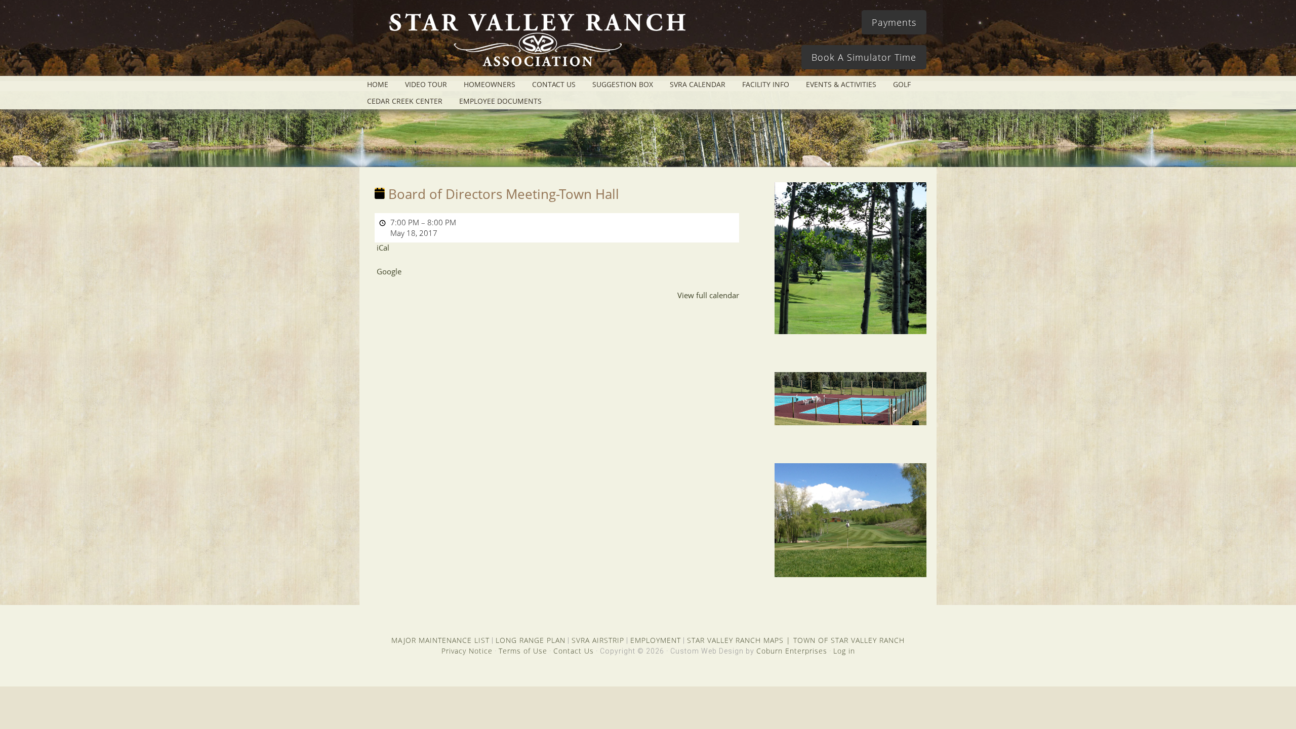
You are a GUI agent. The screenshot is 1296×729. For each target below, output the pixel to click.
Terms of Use (523, 651)
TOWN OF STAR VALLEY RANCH (849, 640)
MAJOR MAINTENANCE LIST (440, 640)
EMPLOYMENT (655, 640)
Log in (844, 651)
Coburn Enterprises (791, 651)
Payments (894, 22)
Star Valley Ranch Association (532, 43)
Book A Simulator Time (864, 57)
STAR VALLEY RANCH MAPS (735, 640)
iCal (383, 247)
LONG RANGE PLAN (530, 640)
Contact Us (573, 651)
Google (389, 271)
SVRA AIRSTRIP (598, 640)
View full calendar (708, 295)
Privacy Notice (467, 651)
